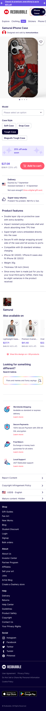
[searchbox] (23, 380)
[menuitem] (5, 21)
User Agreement (9, 673)
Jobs (4, 575)
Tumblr (10, 651)
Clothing (18, 21)
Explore (5, 21)
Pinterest (11, 655)
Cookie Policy (7, 681)
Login (4, 533)
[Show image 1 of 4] (19, 99)
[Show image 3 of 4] (24, 99)
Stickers (32, 21)
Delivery (6, 595)
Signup (5, 538)
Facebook (11, 642)
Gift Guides (7, 511)
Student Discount (10, 529)
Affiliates (6, 567)
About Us (6, 553)
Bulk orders (7, 542)
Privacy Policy (23, 673)
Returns (5, 600)
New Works (7, 520)
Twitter (10, 646)
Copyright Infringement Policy (16, 485)
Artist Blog (7, 580)
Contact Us (7, 622)
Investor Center (9, 558)
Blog (4, 525)
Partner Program (10, 562)
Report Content (9, 477)
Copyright (7, 617)
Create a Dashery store (13, 584)
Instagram (11, 637)
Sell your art (8, 571)
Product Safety (9, 613)
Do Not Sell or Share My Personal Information (21, 677)
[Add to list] (41, 42)
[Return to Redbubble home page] (15, 12)
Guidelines (7, 609)
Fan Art (5, 516)
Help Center (8, 604)
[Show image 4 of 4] (26, 99)
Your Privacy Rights (11, 626)
